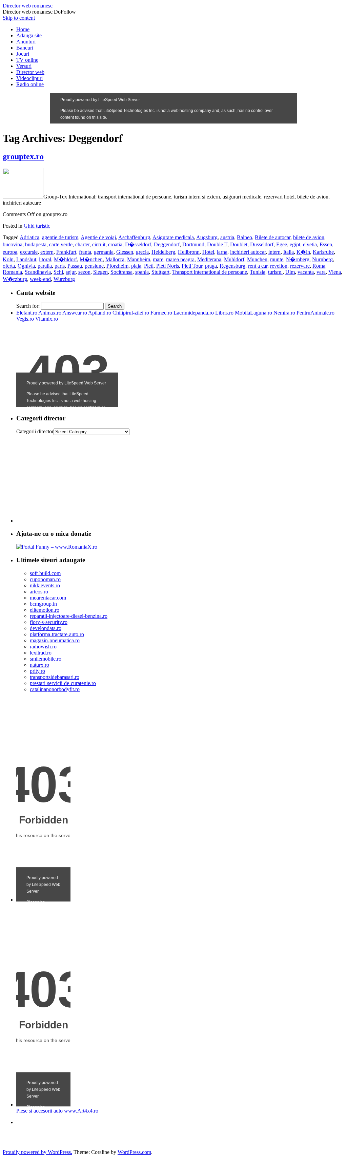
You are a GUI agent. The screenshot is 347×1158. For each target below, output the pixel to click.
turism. (275, 272)
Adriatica (29, 237)
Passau (74, 266)
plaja (136, 266)
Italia (288, 252)
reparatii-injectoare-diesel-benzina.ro (68, 616)
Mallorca (114, 259)
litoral (45, 259)
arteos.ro (39, 591)
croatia (115, 244)
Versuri (24, 66)
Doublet (238, 244)
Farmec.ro (161, 313)
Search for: (28, 306)
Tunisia (257, 272)
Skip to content (19, 18)
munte (276, 259)
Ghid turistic (37, 226)
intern (274, 252)
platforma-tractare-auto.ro (57, 634)
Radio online (30, 84)
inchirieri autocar (248, 252)
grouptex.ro (23, 156)
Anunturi (26, 41)
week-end (40, 279)
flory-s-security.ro (48, 622)
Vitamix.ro (46, 319)
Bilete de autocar (272, 237)
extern (47, 252)
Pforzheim (117, 266)
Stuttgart (160, 272)
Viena (334, 272)
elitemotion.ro (44, 610)
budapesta (35, 244)
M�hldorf (65, 259)
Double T (217, 244)
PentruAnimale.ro (315, 313)
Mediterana (209, 259)
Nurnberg (322, 259)
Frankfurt (66, 252)
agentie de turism (60, 237)
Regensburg (232, 266)
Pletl (149, 266)
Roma (318, 266)
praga (211, 266)
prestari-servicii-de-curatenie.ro (63, 683)
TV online (27, 60)
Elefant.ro (26, 313)
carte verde (61, 244)
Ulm (290, 272)
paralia (45, 266)
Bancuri (24, 48)
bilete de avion (308, 237)
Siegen (100, 272)
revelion (278, 266)
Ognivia (26, 266)
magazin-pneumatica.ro (55, 640)
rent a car (257, 266)
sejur (71, 272)
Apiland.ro (99, 313)
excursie (29, 252)
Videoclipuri (29, 78)
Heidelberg (163, 252)
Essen (326, 244)
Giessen (124, 252)
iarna (222, 252)
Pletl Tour (192, 266)
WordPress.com (134, 1152)
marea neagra (180, 259)
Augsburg (207, 237)
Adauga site (29, 35)
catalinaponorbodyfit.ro (55, 689)
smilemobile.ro (45, 659)
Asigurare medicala (173, 237)
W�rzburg (15, 279)
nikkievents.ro (45, 585)
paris (60, 266)
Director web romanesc (28, 5)
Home (22, 29)
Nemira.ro (284, 313)
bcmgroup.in (43, 604)
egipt (295, 244)
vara (321, 272)
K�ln (303, 252)
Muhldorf (234, 259)
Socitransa (121, 272)
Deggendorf (167, 244)
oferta (9, 266)
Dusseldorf (261, 244)
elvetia (310, 244)
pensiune (94, 266)
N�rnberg (297, 259)
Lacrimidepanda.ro (194, 313)
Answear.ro (74, 313)
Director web (30, 72)
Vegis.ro (25, 319)
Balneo (244, 237)
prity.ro (37, 671)
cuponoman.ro (45, 579)
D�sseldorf (138, 244)
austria (227, 237)
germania (104, 252)
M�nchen (91, 259)
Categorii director (35, 431)
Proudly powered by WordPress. (37, 1152)
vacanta (306, 272)
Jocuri (22, 54)
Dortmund (193, 244)
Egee (281, 244)
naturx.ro (39, 665)
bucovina (12, 244)
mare (158, 259)
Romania (12, 272)
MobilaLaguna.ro (253, 313)
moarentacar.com (48, 598)
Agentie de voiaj (98, 237)
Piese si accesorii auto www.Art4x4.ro (57, 1111)
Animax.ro (49, 313)
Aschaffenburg (134, 237)
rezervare (300, 266)
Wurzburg (64, 279)
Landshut (26, 259)
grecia (142, 252)
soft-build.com (45, 573)
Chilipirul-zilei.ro (131, 313)
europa (10, 252)
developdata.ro (45, 628)
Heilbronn (189, 252)
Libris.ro (224, 313)
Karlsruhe (323, 252)
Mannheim (138, 259)
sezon (84, 272)
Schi (58, 272)
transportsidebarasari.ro (54, 677)
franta (85, 252)
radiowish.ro (43, 646)
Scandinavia (38, 272)
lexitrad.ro (41, 653)
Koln (8, 259)
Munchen (257, 259)
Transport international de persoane (209, 272)
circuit (98, 244)
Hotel (208, 252)
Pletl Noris (167, 266)
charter (82, 244)
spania (142, 272)
